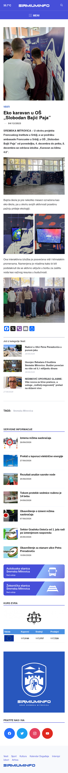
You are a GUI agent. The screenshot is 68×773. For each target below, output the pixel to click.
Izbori (6, 759)
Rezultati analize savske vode (37, 474)
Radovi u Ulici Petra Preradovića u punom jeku (43, 348)
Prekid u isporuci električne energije (41, 456)
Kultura (23, 756)
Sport (14, 756)
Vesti (6, 106)
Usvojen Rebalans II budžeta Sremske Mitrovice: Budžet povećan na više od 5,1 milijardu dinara (44, 365)
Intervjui (56, 756)
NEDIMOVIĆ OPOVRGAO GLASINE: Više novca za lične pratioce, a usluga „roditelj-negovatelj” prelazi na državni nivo (44, 383)
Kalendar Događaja (39, 756)
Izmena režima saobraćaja (35, 438)
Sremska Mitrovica (23, 410)
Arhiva (15, 759)
